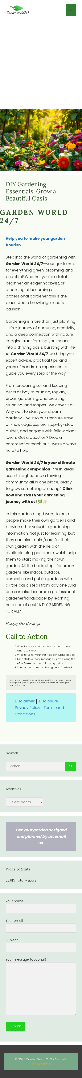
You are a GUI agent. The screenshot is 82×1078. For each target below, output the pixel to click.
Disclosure (48, 701)
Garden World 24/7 (34, 216)
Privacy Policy (27, 707)
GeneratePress (41, 1064)
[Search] (70, 766)
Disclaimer (25, 701)
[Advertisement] (41, 64)
